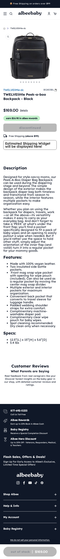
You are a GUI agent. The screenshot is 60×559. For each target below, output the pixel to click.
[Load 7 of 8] (36, 82)
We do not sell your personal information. (30, 540)
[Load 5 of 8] (31, 82)
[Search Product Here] (11, 13)
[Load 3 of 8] (26, 82)
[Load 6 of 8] (34, 82)
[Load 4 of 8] (28, 82)
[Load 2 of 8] (23, 82)
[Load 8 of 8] (39, 82)
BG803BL (49, 89)
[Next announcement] (55, 4)
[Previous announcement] (4, 4)
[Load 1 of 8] (20, 82)
